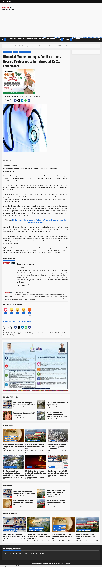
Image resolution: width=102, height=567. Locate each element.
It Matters (13, 38)
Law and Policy (8, 438)
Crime (6, 436)
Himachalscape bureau (12, 96)
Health (28, 440)
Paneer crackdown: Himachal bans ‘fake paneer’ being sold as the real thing (13, 447)
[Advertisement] (21, 23)
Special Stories (51, 38)
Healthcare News (8, 52)
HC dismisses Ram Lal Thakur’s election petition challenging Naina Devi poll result (35, 473)
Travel (70, 39)
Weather (42, 38)
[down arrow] (5, 39)
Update (34, 52)
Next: (52, 333)
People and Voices (9, 530)
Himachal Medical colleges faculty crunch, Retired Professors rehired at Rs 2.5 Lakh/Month (27, 163)
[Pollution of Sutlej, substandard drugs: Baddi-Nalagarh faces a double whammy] (58, 435)
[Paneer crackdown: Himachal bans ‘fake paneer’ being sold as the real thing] (63, 524)
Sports (16, 530)
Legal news (7, 466)
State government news (25, 52)
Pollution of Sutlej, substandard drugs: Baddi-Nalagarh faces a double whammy (57, 447)
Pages (59, 40)
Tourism (31, 528)
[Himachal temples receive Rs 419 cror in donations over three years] (58, 462)
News (3, 40)
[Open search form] (99, 39)
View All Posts (23, 286)
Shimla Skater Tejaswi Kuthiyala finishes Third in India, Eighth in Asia (7, 404)
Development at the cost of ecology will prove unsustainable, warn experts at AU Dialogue (41, 493)
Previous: (18, 333)
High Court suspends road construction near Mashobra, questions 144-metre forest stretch (41, 415)
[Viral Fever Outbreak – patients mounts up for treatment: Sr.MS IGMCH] (35, 435)
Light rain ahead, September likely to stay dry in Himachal (41, 404)
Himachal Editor (8, 451)
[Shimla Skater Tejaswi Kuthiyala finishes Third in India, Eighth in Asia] (14, 524)
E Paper (77, 38)
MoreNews (58, 563)
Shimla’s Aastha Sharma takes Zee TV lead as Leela (7, 415)
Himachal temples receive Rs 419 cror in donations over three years (58, 472)
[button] (4, 100)
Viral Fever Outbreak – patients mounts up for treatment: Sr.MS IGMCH (34, 447)
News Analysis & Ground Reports (27, 38)
